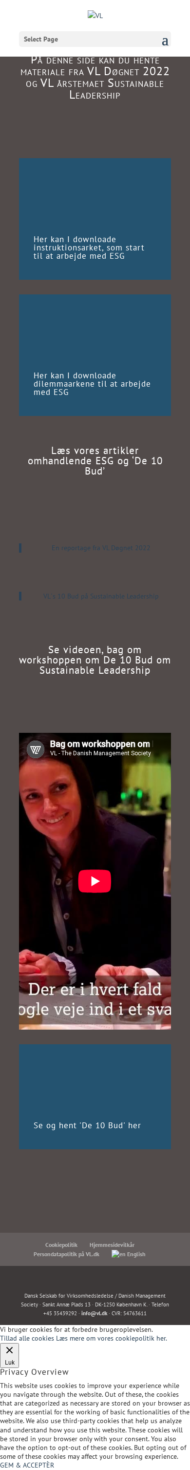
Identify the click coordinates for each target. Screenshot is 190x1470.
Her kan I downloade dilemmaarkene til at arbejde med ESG (92, 383)
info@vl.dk (94, 1313)
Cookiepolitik (61, 1244)
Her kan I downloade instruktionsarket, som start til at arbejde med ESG (89, 247)
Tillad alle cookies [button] (27, 1338)
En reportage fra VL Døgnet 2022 (101, 547)
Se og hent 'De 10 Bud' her (87, 1125)
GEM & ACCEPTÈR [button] (27, 1465)
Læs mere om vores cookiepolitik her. (111, 1338)
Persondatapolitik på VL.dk (66, 1254)
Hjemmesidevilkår (112, 1244)
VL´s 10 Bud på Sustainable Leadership (101, 596)
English (136, 1254)
